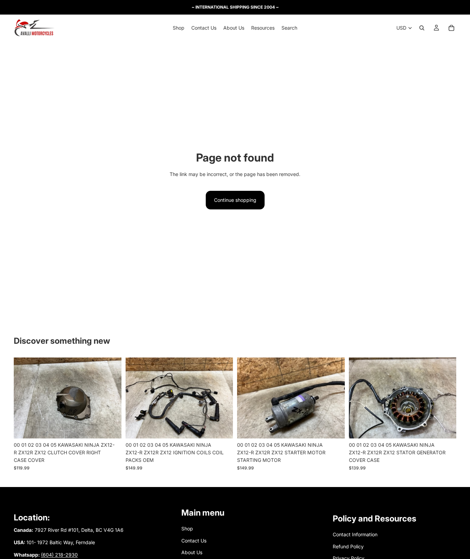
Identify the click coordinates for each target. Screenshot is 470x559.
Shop (187, 529)
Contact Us (193, 541)
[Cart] (451, 27)
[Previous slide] (24, 397)
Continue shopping (235, 200)
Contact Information (355, 535)
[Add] (111, 428)
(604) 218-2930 (59, 555)
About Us (191, 552)
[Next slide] (111, 397)
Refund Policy (348, 546)
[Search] (421, 27)
